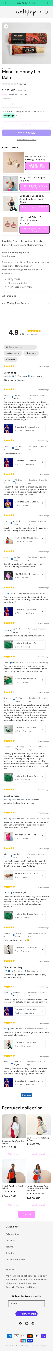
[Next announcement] (48, 3)
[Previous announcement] (5, 3)
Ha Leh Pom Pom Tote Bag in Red (14, 1187)
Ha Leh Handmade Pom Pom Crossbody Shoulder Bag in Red (38, 1188)
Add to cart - (37, 166)
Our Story (10, 1240)
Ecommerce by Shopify (38, 1346)
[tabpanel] (26, 722)
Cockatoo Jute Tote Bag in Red (13, 1142)
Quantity (6, 99)
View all (26, 1214)
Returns (9, 1247)
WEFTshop (16, 1346)
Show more (26, 1095)
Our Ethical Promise (15, 1259)
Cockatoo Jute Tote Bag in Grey (38, 1139)
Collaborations (13, 1234)
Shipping (5, 94)
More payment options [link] (26, 139)
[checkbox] (11, 359)
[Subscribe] (41, 1303)
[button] (6, 12)
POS (23, 1346)
